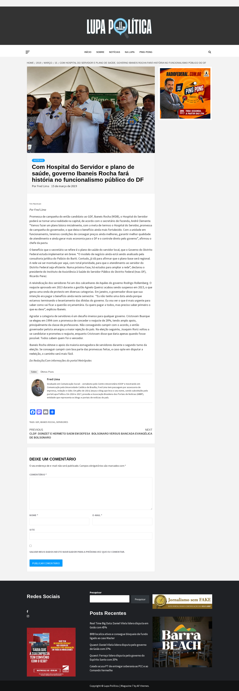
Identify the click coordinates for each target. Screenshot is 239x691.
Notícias (114, 52)
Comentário (38, 474)
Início (87, 52)
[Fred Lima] (37, 387)
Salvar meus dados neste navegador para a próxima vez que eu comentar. (77, 551)
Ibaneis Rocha (47, 422)
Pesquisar (95, 592)
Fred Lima (43, 186)
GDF (37, 422)
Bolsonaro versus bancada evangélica (122, 431)
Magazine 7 (127, 685)
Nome (33, 515)
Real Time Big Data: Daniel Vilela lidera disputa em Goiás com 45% (119, 625)
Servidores (62, 422)
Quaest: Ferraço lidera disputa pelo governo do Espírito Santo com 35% (117, 658)
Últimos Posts (47, 372)
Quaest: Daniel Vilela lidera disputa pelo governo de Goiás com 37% (118, 647)
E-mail (97, 515)
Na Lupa (130, 52)
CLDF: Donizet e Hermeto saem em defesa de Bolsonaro (59, 433)
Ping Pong (145, 52)
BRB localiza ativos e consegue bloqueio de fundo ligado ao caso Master (119, 636)
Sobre (100, 52)
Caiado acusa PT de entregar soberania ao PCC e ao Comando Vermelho (119, 668)
